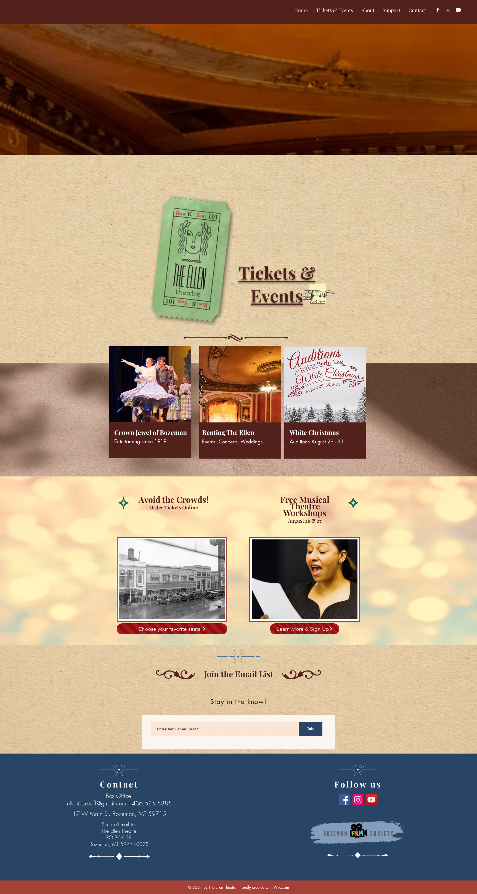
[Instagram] (358, 799)
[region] (149, 409)
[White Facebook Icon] (438, 10)
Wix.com (281, 887)
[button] (334, 10)
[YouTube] (458, 10)
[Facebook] (344, 799)
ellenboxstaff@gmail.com (96, 803)
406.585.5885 (152, 803)
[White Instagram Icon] (448, 10)
